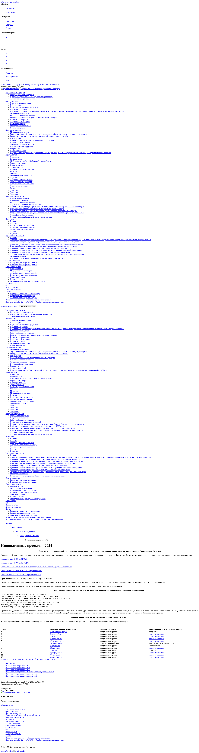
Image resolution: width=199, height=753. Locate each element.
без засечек (10, 9)
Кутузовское (55, 646)
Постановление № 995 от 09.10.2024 (15, 563)
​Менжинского (55, 648)
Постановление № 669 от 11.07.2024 (15, 559)
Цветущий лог (56, 653)
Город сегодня (16, 527)
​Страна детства (56, 657)
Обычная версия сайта (10, 2)
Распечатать (7, 690)
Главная (9, 523)
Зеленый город (56, 643)
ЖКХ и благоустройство (25, 532)
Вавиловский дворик (58, 632)
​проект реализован (156, 641)
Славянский (55, 655)
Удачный (53, 650)
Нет (7, 80)
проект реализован (156, 634)
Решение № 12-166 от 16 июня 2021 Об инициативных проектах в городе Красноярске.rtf (36, 567)
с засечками (10, 12)
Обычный (10, 21)
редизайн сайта (13, 751)
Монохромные (12, 76)
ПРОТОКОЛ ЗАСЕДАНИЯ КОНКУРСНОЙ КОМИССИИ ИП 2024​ (28, 659)
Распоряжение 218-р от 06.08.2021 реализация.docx (21, 575)
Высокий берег (56, 634)
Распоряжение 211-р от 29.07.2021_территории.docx (21, 571)
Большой (9, 28)
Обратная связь (7, 705)
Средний (9, 25)
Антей (52, 636)
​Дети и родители (57, 641)
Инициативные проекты (29, 536)
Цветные (9, 73)
